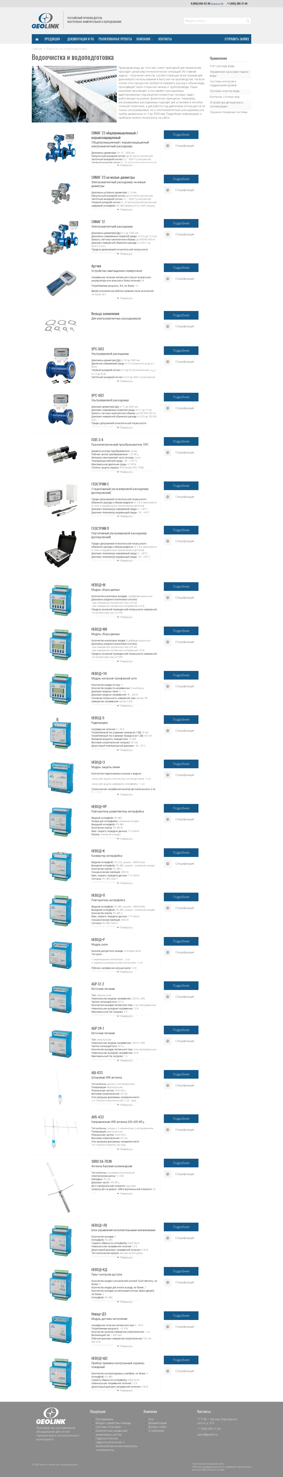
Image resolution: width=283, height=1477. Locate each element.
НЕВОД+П (98, 895)
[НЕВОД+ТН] (60, 689)
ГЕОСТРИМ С (100, 483)
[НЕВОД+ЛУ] (60, 1241)
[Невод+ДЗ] (60, 1329)
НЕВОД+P (98, 939)
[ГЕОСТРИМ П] (60, 550)
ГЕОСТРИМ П (100, 528)
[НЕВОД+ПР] (60, 822)
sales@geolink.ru (207, 1434)
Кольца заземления (105, 313)
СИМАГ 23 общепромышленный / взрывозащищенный (114, 135)
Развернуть (126, 165)
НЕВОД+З (98, 762)
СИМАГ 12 (98, 221)
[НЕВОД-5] (60, 733)
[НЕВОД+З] (60, 778)
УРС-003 (97, 348)
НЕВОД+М (98, 584)
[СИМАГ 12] (60, 237)
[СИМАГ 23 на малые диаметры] (60, 193)
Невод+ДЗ (98, 1313)
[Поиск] (247, 20)
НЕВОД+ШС (99, 1358)
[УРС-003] (60, 365)
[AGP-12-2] (60, 999)
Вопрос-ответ (157, 1427)
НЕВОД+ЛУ (99, 1225)
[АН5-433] (60, 1132)
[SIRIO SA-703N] (60, 1187)
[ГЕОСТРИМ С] (60, 499)
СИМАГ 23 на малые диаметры (113, 177)
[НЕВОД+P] (60, 955)
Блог (151, 1419)
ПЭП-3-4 (97, 439)
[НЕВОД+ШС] (60, 1374)
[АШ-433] (60, 1088)
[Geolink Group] (45, 20)
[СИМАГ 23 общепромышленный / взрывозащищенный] (60, 148)
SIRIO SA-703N (101, 1161)
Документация (157, 1423)
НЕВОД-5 (97, 717)
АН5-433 (97, 1116)
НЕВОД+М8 (99, 629)
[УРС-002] (60, 409)
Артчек (96, 265)
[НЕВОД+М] (60, 600)
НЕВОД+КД (99, 1269)
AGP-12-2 (97, 983)
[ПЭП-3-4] (60, 451)
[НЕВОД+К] (60, 866)
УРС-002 (97, 395)
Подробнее (181, 134)
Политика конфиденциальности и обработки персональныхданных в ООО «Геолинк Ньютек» (221, 1468)
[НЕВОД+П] (60, 911)
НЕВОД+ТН (99, 673)
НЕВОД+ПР (99, 806)
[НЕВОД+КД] (60, 1285)
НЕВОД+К (98, 850)
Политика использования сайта (208, 1463)
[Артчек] (60, 283)
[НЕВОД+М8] (60, 645)
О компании (156, 1430)
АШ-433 (97, 1072)
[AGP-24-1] (60, 1044)
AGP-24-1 (97, 1028)
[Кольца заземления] (60, 324)
